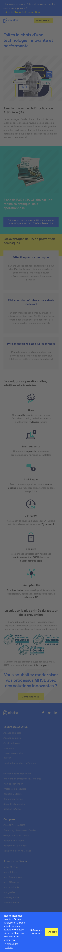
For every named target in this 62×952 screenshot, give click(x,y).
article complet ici (40, 665)
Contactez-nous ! (31, 696)
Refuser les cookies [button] (36, 932)
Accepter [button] (53, 932)
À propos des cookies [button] (11, 946)
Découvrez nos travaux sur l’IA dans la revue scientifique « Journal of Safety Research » (31, 222)
